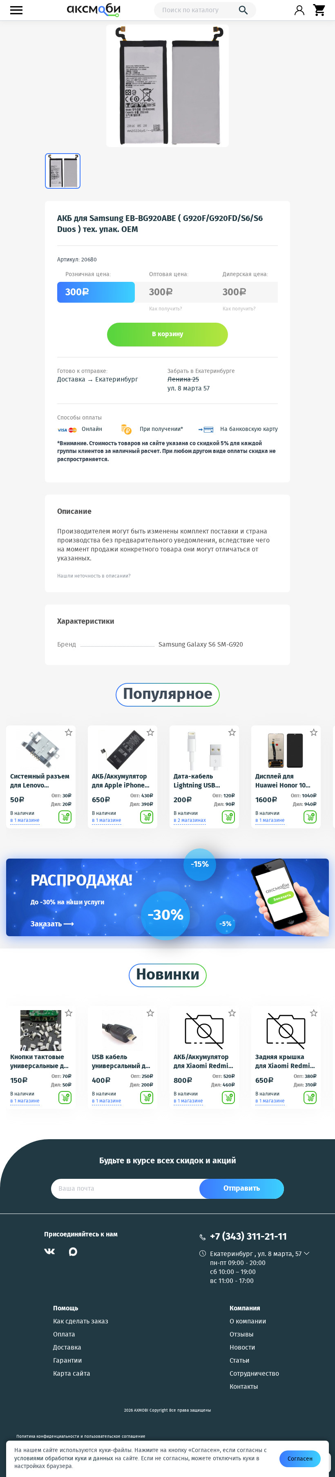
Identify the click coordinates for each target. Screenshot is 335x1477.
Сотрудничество (254, 1374)
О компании (248, 1321)
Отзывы (242, 1334)
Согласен (300, 1459)
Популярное (167, 694)
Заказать (52, 924)
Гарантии (67, 1361)
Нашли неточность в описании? (94, 576)
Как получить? (165, 309)
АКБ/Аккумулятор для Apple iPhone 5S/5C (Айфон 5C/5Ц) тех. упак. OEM (119, 781)
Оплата (64, 1334)
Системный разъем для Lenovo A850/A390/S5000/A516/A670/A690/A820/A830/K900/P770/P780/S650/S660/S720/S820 (40, 781)
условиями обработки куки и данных (63, 1458)
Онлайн (92, 429)
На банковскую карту (249, 429)
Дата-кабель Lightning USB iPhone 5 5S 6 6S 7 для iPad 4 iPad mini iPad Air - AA (201, 781)
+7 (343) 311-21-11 (248, 1237)
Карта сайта (71, 1374)
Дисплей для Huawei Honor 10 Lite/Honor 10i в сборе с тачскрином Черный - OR (280, 781)
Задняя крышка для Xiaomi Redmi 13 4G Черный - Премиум (282, 1062)
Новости (242, 1347)
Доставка (67, 1347)
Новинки (167, 975)
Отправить (241, 1188)
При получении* (161, 429)
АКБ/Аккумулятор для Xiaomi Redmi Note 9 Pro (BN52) (201, 1062)
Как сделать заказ (80, 1321)
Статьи (240, 1361)
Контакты (244, 1387)
